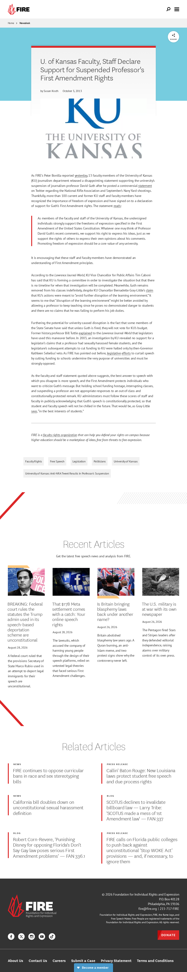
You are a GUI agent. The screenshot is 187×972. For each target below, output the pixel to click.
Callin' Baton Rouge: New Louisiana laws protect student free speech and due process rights (140, 775)
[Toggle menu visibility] (176, 9)
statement (145, 185)
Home (11, 23)
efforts (126, 353)
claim (149, 290)
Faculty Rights (33, 461)
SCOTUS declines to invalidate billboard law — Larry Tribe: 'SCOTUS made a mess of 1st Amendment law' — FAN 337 (135, 810)
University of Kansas (126, 461)
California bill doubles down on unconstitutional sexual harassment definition (48, 807)
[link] (19, 9)
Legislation (78, 461)
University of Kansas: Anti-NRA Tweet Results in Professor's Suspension (67, 473)
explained (85, 333)
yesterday (81, 175)
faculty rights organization (60, 435)
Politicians (100, 461)
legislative (114, 353)
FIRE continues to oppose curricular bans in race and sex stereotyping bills (48, 775)
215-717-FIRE (169, 909)
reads (117, 206)
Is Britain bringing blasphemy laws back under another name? (115, 611)
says (34, 411)
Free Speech (57, 461)
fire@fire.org (147, 909)
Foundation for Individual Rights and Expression (146, 894)
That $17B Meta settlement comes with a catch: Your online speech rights (68, 614)
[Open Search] (168, 9)
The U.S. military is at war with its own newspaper (159, 609)
